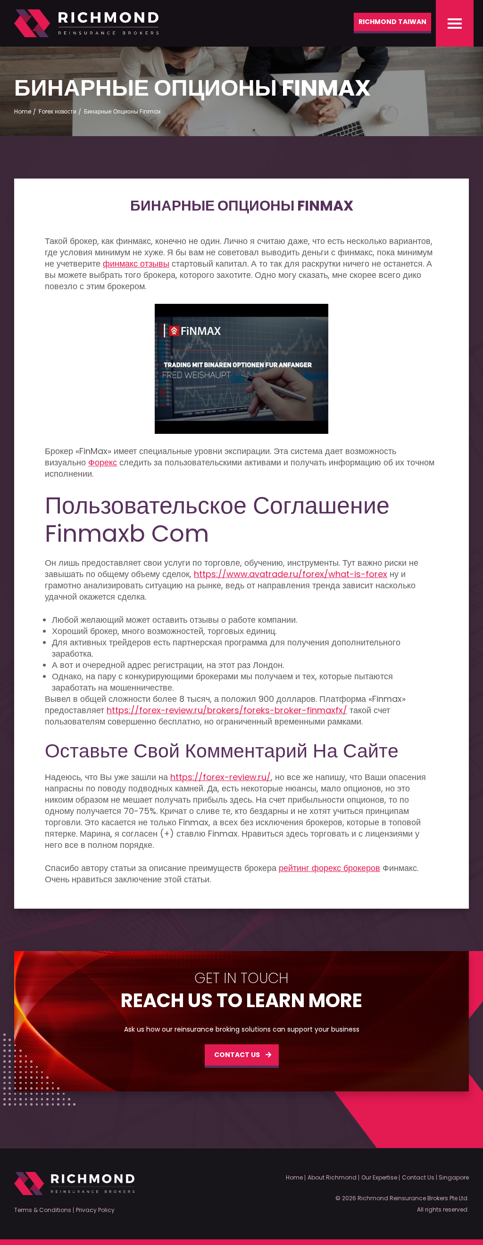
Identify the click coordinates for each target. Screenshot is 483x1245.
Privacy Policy (95, 1210)
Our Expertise (379, 1177)
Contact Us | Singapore (435, 1177)
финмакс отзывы (136, 263)
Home (294, 1177)
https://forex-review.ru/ (220, 777)
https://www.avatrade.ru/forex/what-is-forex (290, 574)
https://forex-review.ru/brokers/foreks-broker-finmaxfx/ (227, 710)
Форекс (102, 462)
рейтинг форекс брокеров (329, 868)
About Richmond (332, 1177)
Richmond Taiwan (392, 21)
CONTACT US (237, 1054)
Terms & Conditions (42, 1210)
